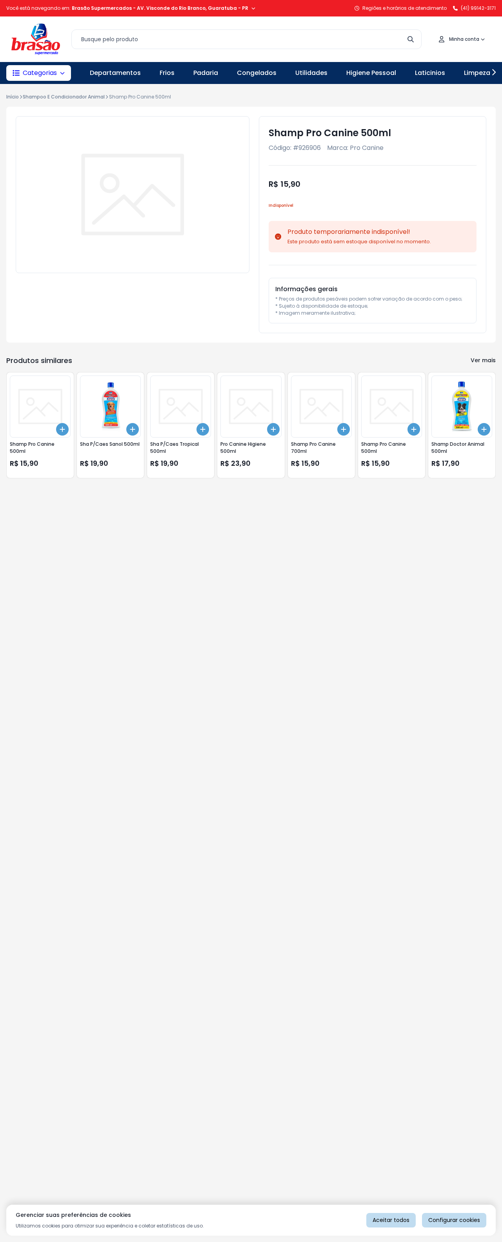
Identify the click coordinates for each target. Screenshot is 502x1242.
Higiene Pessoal (371, 72)
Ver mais (483, 360)
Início (12, 96)
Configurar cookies (454, 1220)
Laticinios (430, 72)
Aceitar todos (391, 1220)
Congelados (256, 72)
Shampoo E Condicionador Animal (64, 96)
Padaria (205, 72)
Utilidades (311, 72)
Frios (167, 72)
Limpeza (477, 72)
